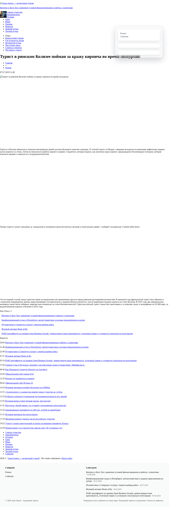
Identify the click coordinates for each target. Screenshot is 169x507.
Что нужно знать (12, 45)
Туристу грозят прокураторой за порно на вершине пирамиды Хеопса (37, 423)
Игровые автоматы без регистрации (21, 414)
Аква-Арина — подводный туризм (23, 458)
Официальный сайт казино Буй (19, 374)
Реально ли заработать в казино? (20, 378)
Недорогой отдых (13, 43)
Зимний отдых (11, 29)
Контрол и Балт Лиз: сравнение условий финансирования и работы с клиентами (36, 8)
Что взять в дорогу (13, 50)
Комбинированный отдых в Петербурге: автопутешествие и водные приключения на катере (43, 320)
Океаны (8, 24)
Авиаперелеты (13, 14)
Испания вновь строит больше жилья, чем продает (28, 401)
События (9, 454)
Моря (7, 22)
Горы (7, 19)
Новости (9, 26)
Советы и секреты (13, 48)
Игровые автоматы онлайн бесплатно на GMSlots (27, 387)
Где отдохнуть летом (14, 40)
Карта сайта (67, 458)
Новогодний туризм (14, 38)
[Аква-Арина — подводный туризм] (17, 3)
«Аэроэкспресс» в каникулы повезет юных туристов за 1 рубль (33, 392)
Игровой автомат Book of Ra (14, 329)
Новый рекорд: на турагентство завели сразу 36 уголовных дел (33, 428)
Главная (8, 63)
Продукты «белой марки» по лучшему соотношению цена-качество (35, 405)
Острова (10, 17)
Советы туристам (14, 12)
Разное (8, 68)
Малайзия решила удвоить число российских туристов (30, 419)
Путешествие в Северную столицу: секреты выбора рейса (28, 324)
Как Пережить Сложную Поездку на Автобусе (26, 369)
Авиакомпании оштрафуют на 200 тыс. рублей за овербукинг (33, 410)
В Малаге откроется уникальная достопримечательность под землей (36, 396)
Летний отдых (11, 31)
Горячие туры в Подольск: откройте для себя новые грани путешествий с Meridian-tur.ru (44, 365)
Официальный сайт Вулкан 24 (19, 383)
